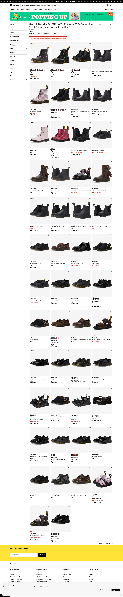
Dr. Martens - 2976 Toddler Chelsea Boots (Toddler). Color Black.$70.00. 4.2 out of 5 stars (81, 214)
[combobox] (38, 5)
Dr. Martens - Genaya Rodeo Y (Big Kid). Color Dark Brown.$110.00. (40, 177)
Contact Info (39, 574)
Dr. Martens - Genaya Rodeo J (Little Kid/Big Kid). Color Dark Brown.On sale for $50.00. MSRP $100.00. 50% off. (102, 177)
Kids (54, 33)
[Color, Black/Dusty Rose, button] (63, 110)
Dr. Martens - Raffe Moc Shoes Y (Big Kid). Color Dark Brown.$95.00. (61, 251)
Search (60, 5)
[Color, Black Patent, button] (56, 110)
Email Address (15, 554)
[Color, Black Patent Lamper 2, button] (75, 70)
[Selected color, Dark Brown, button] (52, 338)
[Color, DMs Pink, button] (63, 70)
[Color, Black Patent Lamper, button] (35, 70)
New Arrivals (92, 576)
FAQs (37, 572)
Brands (91, 572)
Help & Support (109, 9)
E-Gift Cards (66, 581)
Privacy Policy (50, 586)
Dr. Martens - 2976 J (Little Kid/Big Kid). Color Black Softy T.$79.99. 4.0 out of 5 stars (61, 214)
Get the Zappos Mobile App (17, 576)
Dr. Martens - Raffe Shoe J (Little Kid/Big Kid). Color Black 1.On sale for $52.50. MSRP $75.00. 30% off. (102, 139)
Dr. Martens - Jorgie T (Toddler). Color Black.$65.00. (40, 328)
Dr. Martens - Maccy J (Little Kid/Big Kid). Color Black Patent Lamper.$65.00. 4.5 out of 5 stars (61, 367)
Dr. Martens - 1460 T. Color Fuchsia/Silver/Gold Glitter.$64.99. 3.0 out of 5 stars (61, 139)
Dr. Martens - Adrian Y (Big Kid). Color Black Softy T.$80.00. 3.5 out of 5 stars (61, 288)
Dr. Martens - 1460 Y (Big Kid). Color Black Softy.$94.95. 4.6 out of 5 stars (61, 100)
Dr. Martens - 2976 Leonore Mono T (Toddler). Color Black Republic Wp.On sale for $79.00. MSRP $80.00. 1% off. (102, 214)
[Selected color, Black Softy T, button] (72, 378)
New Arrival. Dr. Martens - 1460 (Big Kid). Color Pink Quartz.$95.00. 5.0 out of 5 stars (40, 139)
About (11, 572)
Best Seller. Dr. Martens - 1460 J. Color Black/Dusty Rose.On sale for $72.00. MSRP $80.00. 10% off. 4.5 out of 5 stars (40, 60)
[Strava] (19, 563)
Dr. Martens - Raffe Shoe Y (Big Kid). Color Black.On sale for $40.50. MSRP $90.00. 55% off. (40, 288)
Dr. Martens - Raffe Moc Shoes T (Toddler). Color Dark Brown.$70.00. (81, 484)
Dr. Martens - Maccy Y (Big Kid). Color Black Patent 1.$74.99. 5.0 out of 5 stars (102, 405)
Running (91, 579)
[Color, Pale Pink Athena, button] (35, 415)
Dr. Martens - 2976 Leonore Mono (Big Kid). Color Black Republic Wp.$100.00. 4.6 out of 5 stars (102, 100)
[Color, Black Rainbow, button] (58, 110)
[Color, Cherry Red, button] (54, 70)
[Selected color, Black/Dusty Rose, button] (31, 70)
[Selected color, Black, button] (72, 415)
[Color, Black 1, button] (98, 299)
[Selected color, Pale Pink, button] (93, 494)
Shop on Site (98, 19)
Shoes (38, 33)
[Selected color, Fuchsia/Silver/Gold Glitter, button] (52, 149)
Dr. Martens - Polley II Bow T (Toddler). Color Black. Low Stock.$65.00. (61, 484)
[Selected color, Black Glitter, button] (31, 415)
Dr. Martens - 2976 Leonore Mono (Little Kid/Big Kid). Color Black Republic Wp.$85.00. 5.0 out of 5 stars (81, 100)
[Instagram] (11, 563)
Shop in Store (107, 19)
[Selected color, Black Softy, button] (72, 70)
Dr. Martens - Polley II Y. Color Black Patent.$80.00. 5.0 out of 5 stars (102, 288)
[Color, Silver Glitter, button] (54, 110)
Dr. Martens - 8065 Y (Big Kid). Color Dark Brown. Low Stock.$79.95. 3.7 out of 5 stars (61, 328)
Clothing (91, 574)
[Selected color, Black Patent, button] (93, 299)
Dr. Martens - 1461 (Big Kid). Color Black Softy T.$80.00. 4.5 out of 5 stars (81, 288)
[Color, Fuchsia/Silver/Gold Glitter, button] (40, 70)
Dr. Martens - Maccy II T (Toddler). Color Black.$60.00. (102, 445)
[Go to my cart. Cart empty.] (111, 5)
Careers (12, 574)
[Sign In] (107, 5)
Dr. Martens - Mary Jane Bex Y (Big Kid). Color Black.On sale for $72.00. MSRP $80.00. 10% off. (81, 251)
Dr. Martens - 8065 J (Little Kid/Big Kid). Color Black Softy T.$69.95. (81, 367)
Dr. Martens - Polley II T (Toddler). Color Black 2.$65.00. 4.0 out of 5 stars (61, 524)
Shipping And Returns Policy (43, 579)
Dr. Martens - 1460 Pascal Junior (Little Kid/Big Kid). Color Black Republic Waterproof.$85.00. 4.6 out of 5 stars (102, 60)
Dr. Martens (46, 33)
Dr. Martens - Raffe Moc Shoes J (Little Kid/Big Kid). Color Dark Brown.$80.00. (81, 328)
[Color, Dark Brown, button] (75, 378)
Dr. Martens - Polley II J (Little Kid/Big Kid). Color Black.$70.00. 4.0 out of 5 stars (61, 445)
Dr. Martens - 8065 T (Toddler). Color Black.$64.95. (81, 445)
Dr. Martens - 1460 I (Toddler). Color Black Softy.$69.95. (81, 60)
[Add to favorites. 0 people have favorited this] (48, 43)
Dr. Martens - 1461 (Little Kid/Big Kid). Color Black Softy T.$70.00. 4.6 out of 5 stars (40, 251)
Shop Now (72, 1)
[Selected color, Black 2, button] (52, 534)
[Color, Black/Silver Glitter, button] (42, 70)
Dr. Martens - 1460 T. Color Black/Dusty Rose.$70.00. (61, 60)
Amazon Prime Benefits (16, 579)
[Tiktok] (15, 563)
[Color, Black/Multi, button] (96, 299)
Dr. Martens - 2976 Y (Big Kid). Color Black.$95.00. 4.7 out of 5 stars (61, 177)
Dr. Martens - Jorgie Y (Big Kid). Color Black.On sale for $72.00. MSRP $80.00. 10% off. (102, 251)
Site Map (65, 576)
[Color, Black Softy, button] (33, 70)
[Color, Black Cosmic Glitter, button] (37, 70)
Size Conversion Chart (68, 572)
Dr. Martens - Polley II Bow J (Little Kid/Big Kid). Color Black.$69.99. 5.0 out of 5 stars (40, 445)
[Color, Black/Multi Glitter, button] (75, 415)
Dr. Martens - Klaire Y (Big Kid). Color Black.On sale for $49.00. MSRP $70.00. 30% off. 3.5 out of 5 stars (81, 405)
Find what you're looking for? (104, 543)
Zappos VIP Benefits (15, 581)
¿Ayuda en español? (41, 576)
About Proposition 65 (41, 581)
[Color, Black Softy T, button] (54, 338)
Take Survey (66, 579)
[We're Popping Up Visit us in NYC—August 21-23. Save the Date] (61, 16)
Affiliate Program (67, 574)
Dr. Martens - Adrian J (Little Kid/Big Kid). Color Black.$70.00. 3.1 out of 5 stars (102, 367)
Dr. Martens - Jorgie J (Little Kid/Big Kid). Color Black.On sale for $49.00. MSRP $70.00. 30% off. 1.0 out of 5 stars (61, 405)
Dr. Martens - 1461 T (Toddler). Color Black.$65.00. (40, 484)
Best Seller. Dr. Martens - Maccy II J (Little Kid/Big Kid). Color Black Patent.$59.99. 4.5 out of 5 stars (40, 367)
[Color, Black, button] (33, 415)
